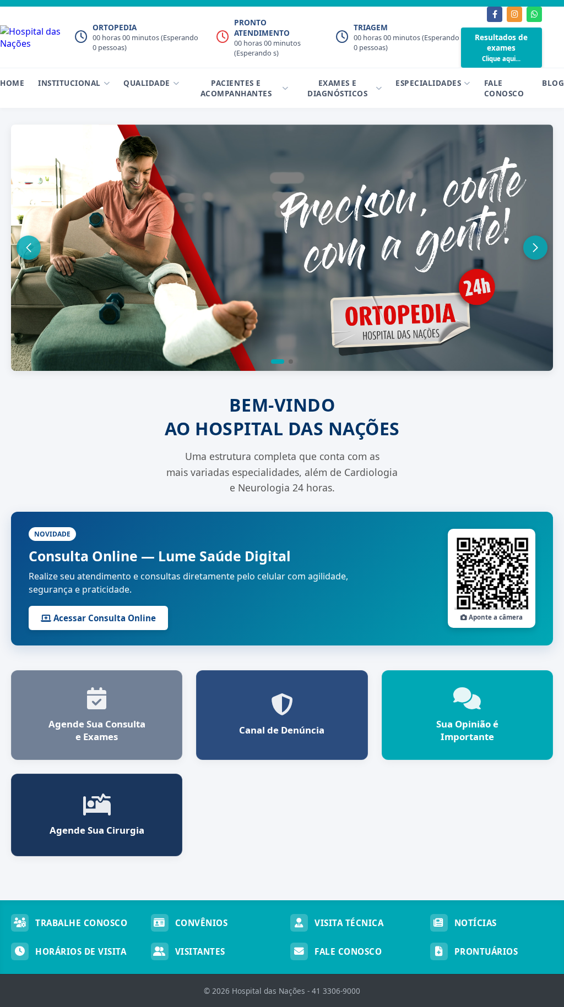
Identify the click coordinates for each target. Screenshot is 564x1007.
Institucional (69, 83)
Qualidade (146, 83)
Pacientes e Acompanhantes (236, 88)
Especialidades (428, 83)
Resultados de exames (501, 47)
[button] (277, 361)
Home (12, 83)
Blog (553, 83)
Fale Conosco (504, 88)
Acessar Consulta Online (103, 617)
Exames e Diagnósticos (337, 88)
